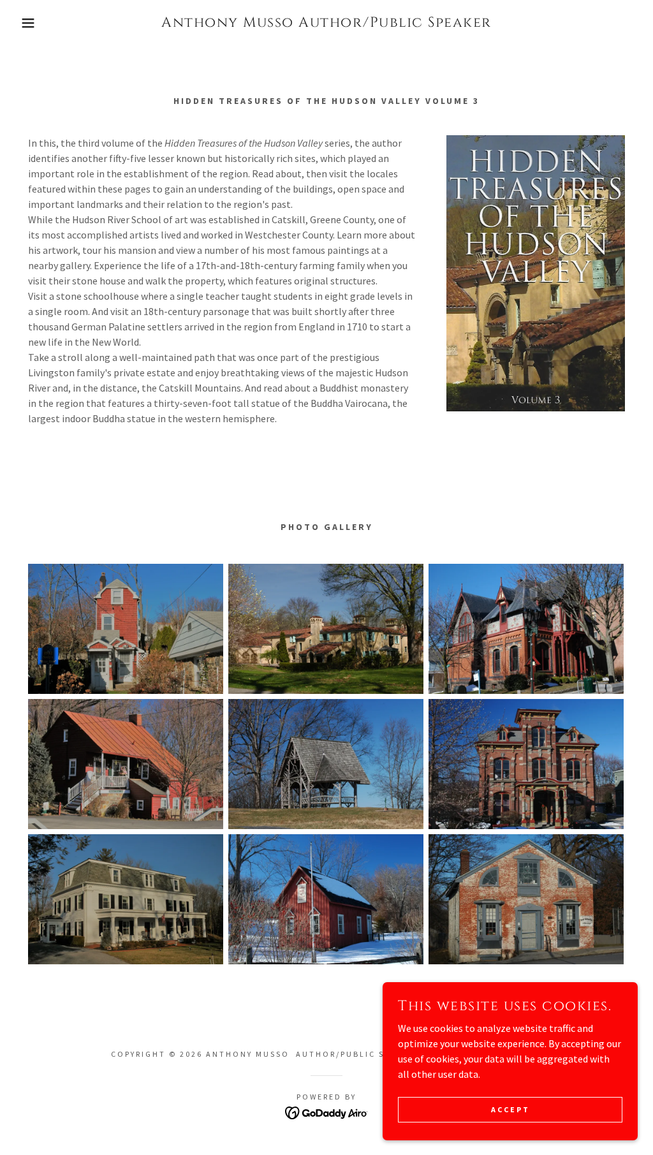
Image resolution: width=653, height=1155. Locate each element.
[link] (326, 23)
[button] (32, 23)
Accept (510, 1109)
